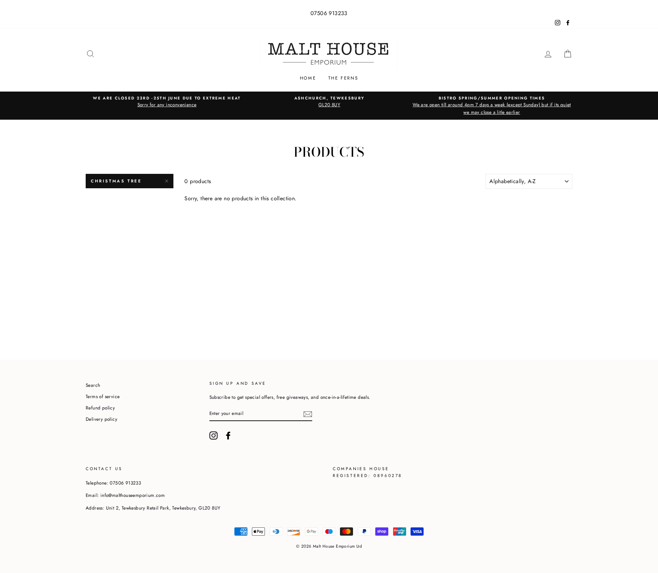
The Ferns (343, 78)
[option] (167, 102)
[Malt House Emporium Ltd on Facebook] (228, 435)
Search (93, 385)
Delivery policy (101, 419)
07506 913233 (329, 13)
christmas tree (116, 181)
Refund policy (100, 407)
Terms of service (103, 396)
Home (308, 78)
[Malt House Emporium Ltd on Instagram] (213, 435)
